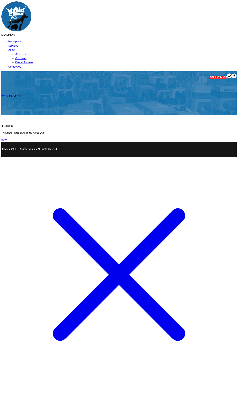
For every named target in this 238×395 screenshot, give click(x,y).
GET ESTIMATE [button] (218, 77)
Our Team (20, 58)
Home (4, 95)
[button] (8, 34)
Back (4, 139)
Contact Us (14, 66)
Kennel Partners (24, 62)
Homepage (14, 41)
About (11, 49)
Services (13, 45)
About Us (20, 54)
